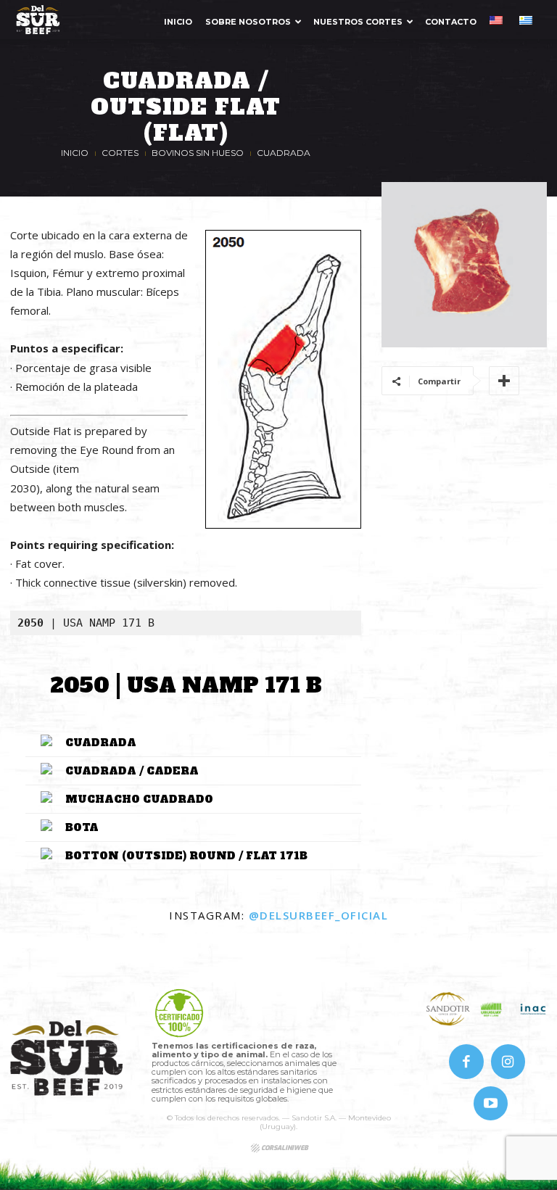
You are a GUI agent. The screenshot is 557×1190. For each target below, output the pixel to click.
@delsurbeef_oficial (319, 915)
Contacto (450, 22)
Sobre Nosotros (248, 22)
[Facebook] (466, 1061)
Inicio (178, 22)
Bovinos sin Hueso (198, 152)
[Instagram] (508, 1061)
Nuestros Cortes (358, 22)
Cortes (120, 152)
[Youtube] (491, 1103)
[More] (504, 380)
